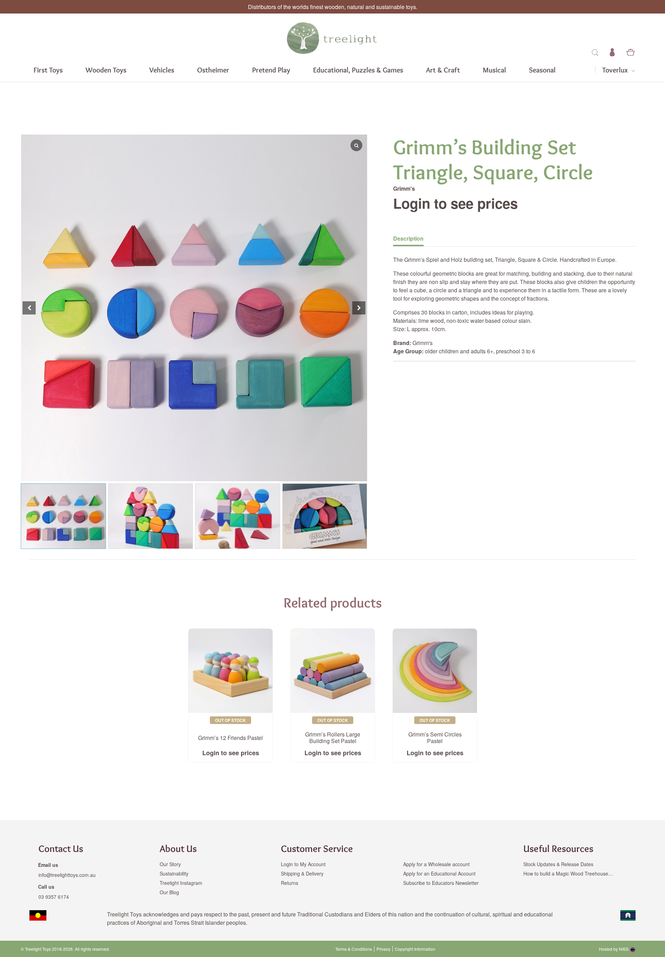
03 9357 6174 (53, 896)
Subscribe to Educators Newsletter (441, 882)
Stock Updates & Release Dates (558, 864)
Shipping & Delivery (302, 873)
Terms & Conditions (353, 949)
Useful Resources (558, 848)
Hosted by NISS (614, 949)
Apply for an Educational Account (439, 873)
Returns (289, 882)
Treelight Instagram (181, 882)
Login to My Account (303, 864)
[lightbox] (20, 308)
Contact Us (60, 848)
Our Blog (169, 892)
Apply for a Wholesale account (436, 864)
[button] (358, 307)
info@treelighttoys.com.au (67, 874)
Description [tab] (408, 238)
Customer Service (317, 848)
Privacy (383, 949)
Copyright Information (415, 949)
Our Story (170, 864)
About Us (178, 848)
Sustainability (174, 873)
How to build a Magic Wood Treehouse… (568, 873)
